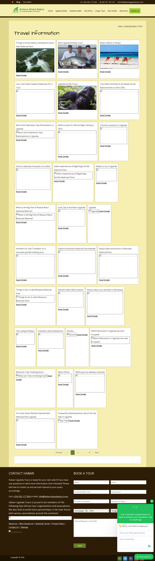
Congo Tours (100, 11)
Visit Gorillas (112, 11)
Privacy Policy (58, 523)
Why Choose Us (26, 523)
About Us (13, 523)
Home (50, 11)
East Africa (88, 11)
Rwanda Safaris (76, 11)
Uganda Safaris (61, 11)
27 (90, 452)
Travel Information (130, 26)
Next (97, 452)
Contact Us (135, 11)
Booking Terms (43, 523)
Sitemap (24, 527)
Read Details (21, 75)
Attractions (124, 11)
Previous (59, 452)
